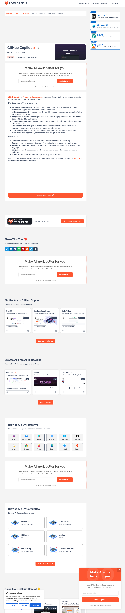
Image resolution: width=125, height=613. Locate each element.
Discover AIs (83, 3)
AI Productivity (50, 388)
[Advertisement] (45, 29)
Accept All (36, 605)
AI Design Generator (40, 326)
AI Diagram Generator (68, 326)
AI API (72, 388)
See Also (60, 13)
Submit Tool (95, 3)
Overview (9, 13)
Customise (12, 605)
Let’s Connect (114, 3)
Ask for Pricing (52, 608)
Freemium (25, 317)
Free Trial (10, 57)
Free (27, 379)
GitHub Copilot (13, 97)
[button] (42, 221)
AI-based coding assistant (32, 97)
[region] (24, 599)
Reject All (24, 605)
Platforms (42, 13)
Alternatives (25, 13)
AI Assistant (79, 388)
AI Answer (65, 388)
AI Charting (23, 388)
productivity (78, 158)
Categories (51, 13)
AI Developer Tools (32, 57)
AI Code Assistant (20, 57)
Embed (17, 13)
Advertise (104, 3)
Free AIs (34, 13)
